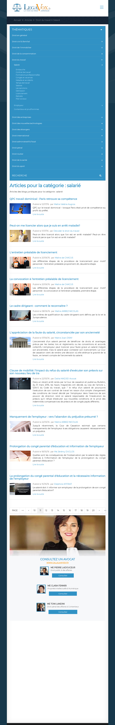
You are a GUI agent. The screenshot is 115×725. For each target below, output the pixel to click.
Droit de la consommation (24, 53)
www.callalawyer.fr (58, 563)
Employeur (18, 105)
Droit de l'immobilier (21, 47)
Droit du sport (18, 166)
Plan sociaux (21, 99)
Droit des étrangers (21, 129)
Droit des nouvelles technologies (27, 123)
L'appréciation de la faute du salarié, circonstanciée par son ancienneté (55, 332)
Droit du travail (19, 60)
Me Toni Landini (56, 604)
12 (46, 510)
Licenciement (21, 93)
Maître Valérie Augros (64, 204)
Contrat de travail (23, 72)
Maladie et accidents (24, 80)
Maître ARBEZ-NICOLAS (66, 311)
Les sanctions (21, 88)
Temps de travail (23, 83)
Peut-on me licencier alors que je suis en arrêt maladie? (45, 225)
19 (87, 510)
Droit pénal (17, 148)
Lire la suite (38, 214)
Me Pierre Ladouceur (63, 567)
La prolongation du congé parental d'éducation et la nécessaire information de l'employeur (57, 477)
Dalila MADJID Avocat (65, 378)
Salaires (19, 85)
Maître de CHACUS (64, 257)
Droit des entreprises (21, 117)
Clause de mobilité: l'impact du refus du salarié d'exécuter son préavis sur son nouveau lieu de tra (56, 372)
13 (52, 510)
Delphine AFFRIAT (63, 484)
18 (82, 510)
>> (105, 510)
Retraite (19, 96)
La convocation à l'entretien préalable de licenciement (44, 279)
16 (70, 510)
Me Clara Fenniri (57, 585)
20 (93, 510)
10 (34, 510)
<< (23, 510)
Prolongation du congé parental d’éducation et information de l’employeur (57, 446)
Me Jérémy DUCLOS (64, 451)
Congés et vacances (24, 78)
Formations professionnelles (28, 75)
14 (58, 510)
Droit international (20, 135)
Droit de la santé (19, 160)
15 (64, 510)
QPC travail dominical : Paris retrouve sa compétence (43, 199)
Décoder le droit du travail (66, 231)
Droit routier (17, 154)
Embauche (20, 70)
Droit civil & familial (21, 41)
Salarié (16, 65)
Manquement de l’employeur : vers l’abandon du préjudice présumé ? (54, 416)
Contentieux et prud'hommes (26, 109)
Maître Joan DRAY (63, 338)
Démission (20, 91)
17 (76, 510)
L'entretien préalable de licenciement (33, 252)
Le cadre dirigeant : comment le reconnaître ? (39, 305)
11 (40, 510)
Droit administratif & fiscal (24, 141)
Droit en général (19, 35)
